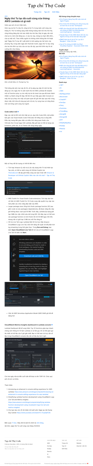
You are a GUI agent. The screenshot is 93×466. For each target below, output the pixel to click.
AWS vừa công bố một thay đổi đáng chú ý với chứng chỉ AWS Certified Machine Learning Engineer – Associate (73, 30)
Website (79, 443)
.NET (61, 85)
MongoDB (63, 117)
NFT (61, 120)
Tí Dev (14, 423)
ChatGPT (63, 99)
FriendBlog (63, 111)
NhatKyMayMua (65, 123)
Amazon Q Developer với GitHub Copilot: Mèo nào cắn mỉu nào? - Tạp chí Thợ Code (31, 175)
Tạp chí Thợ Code (46, 5)
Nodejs (62, 126)
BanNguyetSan (65, 94)
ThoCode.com (13, 173)
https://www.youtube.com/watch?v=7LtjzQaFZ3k (33, 413)
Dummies (63, 108)
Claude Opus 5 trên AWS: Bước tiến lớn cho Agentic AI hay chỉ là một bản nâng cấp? (74, 35)
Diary (62, 105)
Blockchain (63, 97)
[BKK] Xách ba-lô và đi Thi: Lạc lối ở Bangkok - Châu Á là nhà (71, 40)
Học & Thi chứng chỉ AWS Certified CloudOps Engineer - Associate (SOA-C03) (74, 45)
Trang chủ (37, 12)
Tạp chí (46, 12)
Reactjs (62, 128)
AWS (6, 16)
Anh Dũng (40, 423)
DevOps (62, 102)
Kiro (66, 463)
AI (60, 88)
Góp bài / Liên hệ (81, 446)
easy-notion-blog (55, 463)
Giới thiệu (55, 12)
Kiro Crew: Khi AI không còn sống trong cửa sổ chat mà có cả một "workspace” (74, 24)
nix (61, 131)
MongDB (63, 114)
